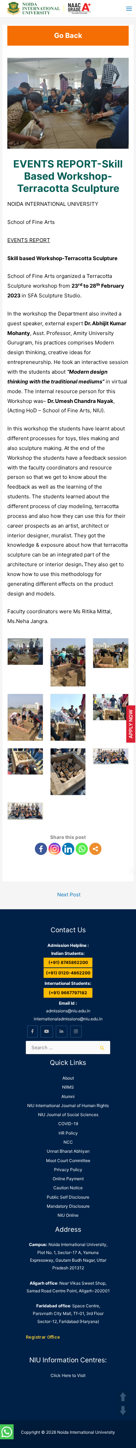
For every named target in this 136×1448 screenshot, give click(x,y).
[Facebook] (41, 849)
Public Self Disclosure (68, 1197)
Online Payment (68, 1178)
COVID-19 (68, 1123)
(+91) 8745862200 (68, 962)
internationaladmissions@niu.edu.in (68, 1018)
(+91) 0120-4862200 (68, 972)
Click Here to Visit (68, 1375)
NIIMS (68, 1087)
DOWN (123, 1410)
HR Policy (68, 1133)
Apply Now (131, 724)
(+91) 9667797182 (68, 992)
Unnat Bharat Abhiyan (68, 1151)
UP (123, 1397)
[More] (95, 849)
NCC (68, 1142)
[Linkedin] (68, 849)
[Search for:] (68, 1047)
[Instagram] (54, 849)
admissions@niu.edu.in (68, 1010)
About (68, 1078)
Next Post (69, 895)
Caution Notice (68, 1187)
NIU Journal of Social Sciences (68, 1114)
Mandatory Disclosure (68, 1206)
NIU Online (68, 1215)
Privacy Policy (68, 1169)
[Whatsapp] (82, 849)
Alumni (68, 1096)
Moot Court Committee (68, 1160)
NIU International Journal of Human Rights (68, 1105)
